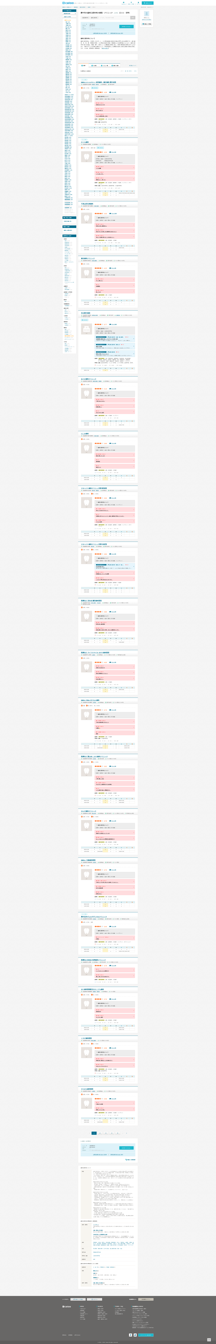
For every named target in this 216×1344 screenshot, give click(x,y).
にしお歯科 (85, 433)
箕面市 (67, 176)
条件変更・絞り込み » (126, 26)
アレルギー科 (67, 253)
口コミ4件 (113, 268)
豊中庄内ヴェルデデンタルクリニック (94, 917)
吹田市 (68, 152)
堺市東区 (68, 140)
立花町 (68, 61)
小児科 (66, 317)
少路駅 (93, 654)
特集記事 (82, 1315)
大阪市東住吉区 (69, 122)
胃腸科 (66, 247)
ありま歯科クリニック (88, 379)
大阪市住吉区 (69, 120)
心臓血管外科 (67, 270)
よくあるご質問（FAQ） (120, 1310)
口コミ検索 (82, 1312)
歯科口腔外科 (82, 7)
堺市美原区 (68, 147)
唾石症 (103, 1242)
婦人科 (66, 311)
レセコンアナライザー (137, 1319)
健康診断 (66, 350)
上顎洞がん (128, 1243)
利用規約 (117, 1312)
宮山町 (68, 89)
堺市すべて (69, 135)
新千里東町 (69, 53)
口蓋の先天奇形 (113, 1245)
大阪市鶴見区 (69, 127)
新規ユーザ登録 (131, 4)
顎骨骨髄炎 (109, 1243)
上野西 (68, 23)
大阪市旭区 (68, 116)
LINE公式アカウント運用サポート (139, 1325)
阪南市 (67, 196)
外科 (66, 267)
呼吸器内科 (67, 242)
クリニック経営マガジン (137, 1320)
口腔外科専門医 (96, 1255)
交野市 (67, 192)
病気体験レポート (84, 1313)
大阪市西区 (68, 101)
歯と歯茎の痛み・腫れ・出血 (116, 1248)
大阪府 (89, 7)
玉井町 (68, 63)
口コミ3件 (113, 498)
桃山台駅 (94, 813)
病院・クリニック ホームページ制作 (140, 1322)
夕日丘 (68, 92)
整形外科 (66, 277)
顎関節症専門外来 (97, 1252)
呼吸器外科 (67, 269)
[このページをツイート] (135, 1335)
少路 (68, 43)
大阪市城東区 (69, 117)
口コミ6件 (113, 92)
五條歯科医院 (88, 860)
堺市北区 (68, 145)
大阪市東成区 (69, 112)
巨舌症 (125, 1245)
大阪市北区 (69, 132)
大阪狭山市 (68, 194)
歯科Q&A (82, 1317)
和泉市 (67, 174)
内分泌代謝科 (67, 248)
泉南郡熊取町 (69, 204)
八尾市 (67, 163)
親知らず (95, 1270)
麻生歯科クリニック (88, 258)
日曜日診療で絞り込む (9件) (116, 33)
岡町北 (68, 30)
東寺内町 (69, 79)
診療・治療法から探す (102, 1319)
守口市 (67, 158)
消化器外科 (67, 272)
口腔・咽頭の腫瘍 (121, 1243)
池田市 (67, 150)
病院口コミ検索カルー (67, 7)
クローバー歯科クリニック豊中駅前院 (94, 488)
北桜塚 (68, 35)
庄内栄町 (69, 45)
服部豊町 (69, 77)
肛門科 (66, 295)
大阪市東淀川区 (69, 111)
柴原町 (68, 41)
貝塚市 (67, 156)
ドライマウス (130, 1245)
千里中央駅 (96, 205)
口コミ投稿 (82, 1319)
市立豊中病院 (85, 313)
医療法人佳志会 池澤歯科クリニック (93, 960)
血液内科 (66, 257)
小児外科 (66, 319)
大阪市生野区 (69, 114)
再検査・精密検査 (110, 1267)
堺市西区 (68, 142)
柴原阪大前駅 (95, 315)
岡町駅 (93, 84)
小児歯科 (66, 334)
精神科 (66, 323)
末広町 (68, 56)
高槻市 (67, 155)
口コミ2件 (113, 611)
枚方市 (67, 160)
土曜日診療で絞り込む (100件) (100, 33)
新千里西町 (69, 51)
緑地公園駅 (94, 260)
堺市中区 (68, 138)
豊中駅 (97, 84)
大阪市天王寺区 (69, 106)
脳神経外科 (67, 275)
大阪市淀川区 (69, 125)
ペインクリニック (68, 346)
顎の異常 (95, 1248)
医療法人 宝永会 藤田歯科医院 (91, 600)
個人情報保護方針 (119, 1313)
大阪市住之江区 (69, 129)
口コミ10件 (114, 213)
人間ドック (67, 351)
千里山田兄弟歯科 (87, 204)
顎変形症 (122, 1242)
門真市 (67, 181)
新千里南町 (69, 54)
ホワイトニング (68, 339)
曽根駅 (100, 381)
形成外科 (66, 279)
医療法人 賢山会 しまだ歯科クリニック (94, 756)
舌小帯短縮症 (120, 1245)
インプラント (96, 1224)
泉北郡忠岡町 (69, 202)
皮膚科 (66, 287)
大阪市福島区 (69, 97)
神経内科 (66, 255)
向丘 (68, 90)
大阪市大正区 (69, 104)
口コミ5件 (113, 152)
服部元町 (69, 76)
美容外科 (66, 280)
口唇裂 (130, 1242)
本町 (68, 85)
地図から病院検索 (131, 1159)
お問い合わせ (77, 1335)
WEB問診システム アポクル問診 (139, 1317)
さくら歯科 (85, 142)
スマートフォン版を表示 (145, 1335)
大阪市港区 (68, 102)
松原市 (67, 171)
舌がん (118, 1242)
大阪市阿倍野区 (69, 119)
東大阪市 (68, 188)
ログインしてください (146, 19)
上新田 (68, 33)
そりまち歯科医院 (87, 1089)
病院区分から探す (101, 1317)
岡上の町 (69, 27)
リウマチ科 (67, 252)
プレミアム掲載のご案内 (137, 1310)
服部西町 (69, 72)
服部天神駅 (95, 381)
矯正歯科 (66, 331)
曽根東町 (69, 59)
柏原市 (67, 178)
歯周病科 (66, 332)
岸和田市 (68, 148)
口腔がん (115, 1243)
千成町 (68, 58)
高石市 (67, 184)
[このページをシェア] (130, 1335)
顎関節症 (95, 1242)
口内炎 (99, 1242)
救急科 (66, 345)
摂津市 (67, 183)
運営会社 (64, 1335)
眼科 (66, 301)
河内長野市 (68, 170)
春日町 (68, 31)
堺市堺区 (68, 137)
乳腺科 (66, 274)
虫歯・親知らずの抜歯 (98, 1230)
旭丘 (68, 22)
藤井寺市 (68, 186)
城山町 (68, 49)
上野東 (68, 25)
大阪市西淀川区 (69, 109)
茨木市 (67, 161)
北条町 (68, 36)
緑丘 (68, 87)
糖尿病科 (66, 250)
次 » (135, 71)
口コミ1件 (113, 926)
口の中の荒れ (106, 1248)
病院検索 (76, 7)
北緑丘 (68, 38)
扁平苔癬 (99, 1243)
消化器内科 (67, 245)
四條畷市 (68, 191)
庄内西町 (69, 46)
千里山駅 (98, 602)
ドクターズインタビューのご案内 (139, 1313)
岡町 (68, 28)
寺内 (68, 66)
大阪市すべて (69, 94)
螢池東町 (69, 84)
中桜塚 (68, 67)
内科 (66, 240)
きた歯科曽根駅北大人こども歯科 (92, 989)
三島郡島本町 (69, 197)
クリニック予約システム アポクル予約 (140, 1315)
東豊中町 (69, 80)
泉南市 (67, 189)
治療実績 (118, 315)
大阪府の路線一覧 (67, 221)
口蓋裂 (126, 1242)
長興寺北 (69, 64)
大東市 (67, 173)
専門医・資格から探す (102, 1313)
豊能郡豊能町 (69, 199)
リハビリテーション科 (69, 282)
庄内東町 (69, 48)
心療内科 (66, 325)
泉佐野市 (68, 165)
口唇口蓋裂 (108, 1242)
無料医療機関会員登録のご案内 (139, 1308)
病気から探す (101, 1308)
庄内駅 (94, 702)
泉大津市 (68, 153)
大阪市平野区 (69, 130)
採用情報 (70, 1335)
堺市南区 (68, 143)
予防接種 (66, 348)
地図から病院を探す (68, 230)
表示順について (132, 65)
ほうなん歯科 (90, 700)
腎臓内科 (66, 258)
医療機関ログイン (146, 1299)
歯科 (94, 1259)
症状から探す (101, 1310)
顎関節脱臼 (113, 1242)
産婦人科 (66, 313)
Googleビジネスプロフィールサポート (140, 1324)
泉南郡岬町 (68, 207)
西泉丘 (68, 69)
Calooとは (124, 4)
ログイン (138, 4)
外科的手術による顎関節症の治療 (100, 1234)
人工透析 (66, 260)
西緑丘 (68, 71)
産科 (66, 309)
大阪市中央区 (69, 134)
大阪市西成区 (69, 124)
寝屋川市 (68, 168)
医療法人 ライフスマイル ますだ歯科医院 (95, 652)
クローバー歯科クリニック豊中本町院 (94, 544)
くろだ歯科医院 (86, 1038)
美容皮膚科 (67, 289)
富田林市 (68, 166)
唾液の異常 (100, 1248)
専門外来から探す (101, 1315)
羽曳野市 (68, 179)
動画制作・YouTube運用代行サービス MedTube (143, 1327)
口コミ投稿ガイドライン (120, 1308)
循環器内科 (67, 243)
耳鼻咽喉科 (67, 305)
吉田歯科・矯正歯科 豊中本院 (98, 82)
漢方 (66, 343)
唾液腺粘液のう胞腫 (105, 1245)
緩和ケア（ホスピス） (69, 261)
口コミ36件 (114, 324)
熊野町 (68, 40)
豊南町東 (69, 82)
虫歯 (94, 1273)
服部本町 (69, 74)
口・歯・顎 (95, 1267)
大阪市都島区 (69, 96)
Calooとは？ (83, 1308)
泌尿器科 (66, 293)
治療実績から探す (101, 1312)
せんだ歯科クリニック (88, 811)
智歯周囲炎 (104, 1243)
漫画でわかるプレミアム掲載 (138, 1312)
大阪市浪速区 (69, 107)
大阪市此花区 (69, 99)
